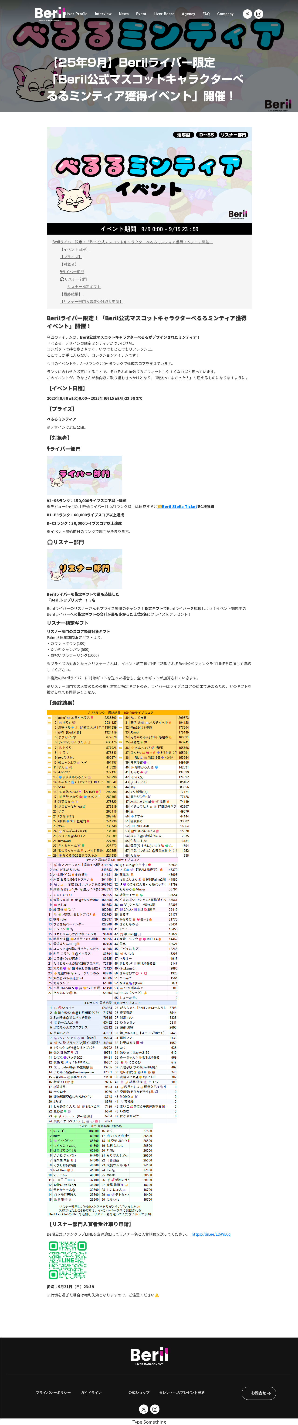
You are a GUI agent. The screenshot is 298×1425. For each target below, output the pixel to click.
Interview (103, 14)
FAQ (206, 14)
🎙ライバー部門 (72, 272)
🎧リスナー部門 (73, 279)
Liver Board (164, 14)
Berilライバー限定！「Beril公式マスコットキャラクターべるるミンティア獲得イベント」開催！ (132, 242)
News (124, 14)
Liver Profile (76, 14)
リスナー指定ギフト (84, 287)
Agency (188, 14)
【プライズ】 (71, 257)
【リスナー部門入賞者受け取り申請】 (91, 302)
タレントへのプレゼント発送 (182, 1392)
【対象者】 (69, 264)
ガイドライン (91, 1392)
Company (225, 14)
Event (141, 14)
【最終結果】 (71, 294)
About (52, 14)
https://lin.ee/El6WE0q (211, 1234)
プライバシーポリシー (53, 1392)
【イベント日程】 (75, 249)
